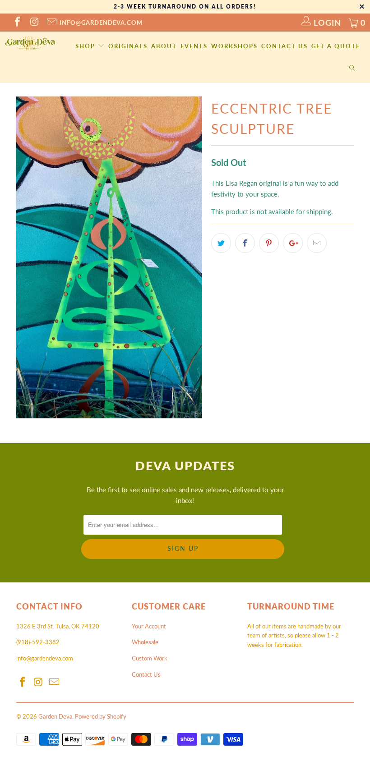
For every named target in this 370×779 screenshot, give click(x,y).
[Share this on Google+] (293, 243)
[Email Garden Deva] (51, 22)
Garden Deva (55, 716)
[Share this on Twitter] (221, 243)
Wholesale (145, 642)
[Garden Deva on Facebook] (16, 22)
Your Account (149, 626)
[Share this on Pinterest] (269, 243)
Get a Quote (335, 46)
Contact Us (284, 46)
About (164, 46)
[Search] (352, 68)
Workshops (234, 46)
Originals (128, 46)
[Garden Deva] (29, 43)
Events (194, 46)
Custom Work (149, 658)
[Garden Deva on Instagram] (33, 22)
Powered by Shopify (100, 716)
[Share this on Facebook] (245, 243)
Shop (86, 46)
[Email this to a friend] (317, 243)
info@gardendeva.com (101, 22)
